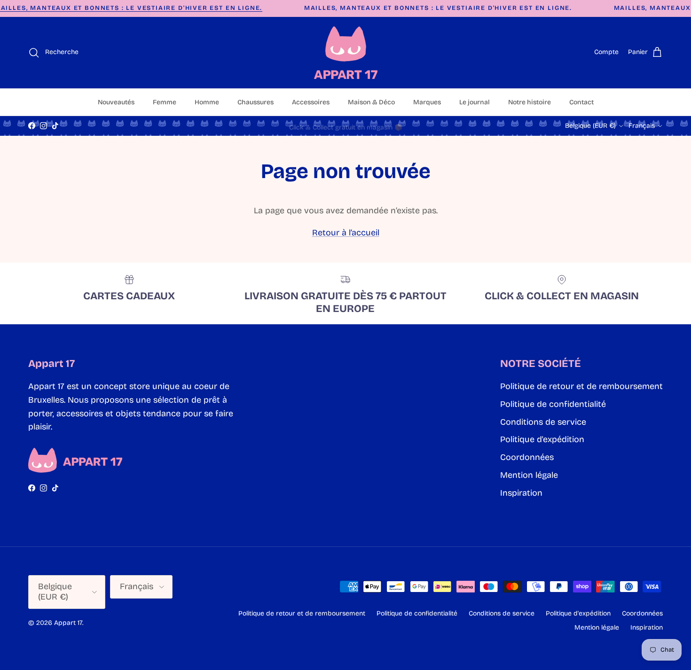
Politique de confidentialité (553, 404)
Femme (164, 102)
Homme (207, 102)
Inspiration (521, 493)
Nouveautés (116, 102)
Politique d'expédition (542, 439)
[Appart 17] (345, 52)
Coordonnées (527, 457)
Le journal (474, 102)
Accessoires (311, 102)
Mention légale (529, 475)
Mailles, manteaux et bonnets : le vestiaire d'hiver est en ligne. (438, 8)
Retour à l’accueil (345, 232)
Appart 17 (68, 623)
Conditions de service (543, 422)
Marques (427, 102)
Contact (581, 102)
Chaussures (255, 102)
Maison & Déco (371, 102)
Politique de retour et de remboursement (581, 386)
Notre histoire (529, 102)
